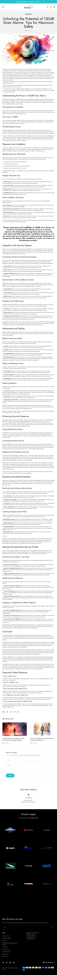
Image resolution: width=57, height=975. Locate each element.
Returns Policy (5, 956)
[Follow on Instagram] (10, 962)
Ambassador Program (6, 938)
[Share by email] (18, 712)
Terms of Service (34, 755)
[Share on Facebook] (7, 712)
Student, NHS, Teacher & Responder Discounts (9, 943)
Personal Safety (28, 14)
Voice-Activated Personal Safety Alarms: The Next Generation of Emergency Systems (13, 739)
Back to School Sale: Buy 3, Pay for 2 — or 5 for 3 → (28, 1)
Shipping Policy (5, 954)
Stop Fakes (4, 940)
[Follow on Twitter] (7, 962)
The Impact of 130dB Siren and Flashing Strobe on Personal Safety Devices (42, 739)
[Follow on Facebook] (3, 962)
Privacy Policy (27, 755)
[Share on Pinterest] (14, 712)
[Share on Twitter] (11, 712)
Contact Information (6, 951)
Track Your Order (5, 936)
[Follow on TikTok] (14, 962)
